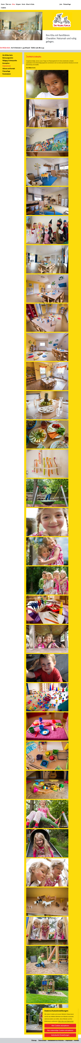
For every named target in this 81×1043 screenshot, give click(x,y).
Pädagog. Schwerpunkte (9, 60)
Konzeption (5, 63)
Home (3, 4)
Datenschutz (42, 1040)
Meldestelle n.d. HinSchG (56, 1040)
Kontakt (76, 1040)
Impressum (69, 1040)
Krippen (18, 4)
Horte (23, 4)
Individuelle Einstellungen (60, 1035)
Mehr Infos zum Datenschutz (65, 1021)
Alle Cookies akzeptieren (60, 1025)
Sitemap (33, 1040)
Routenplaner (6, 74)
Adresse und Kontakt (8, 68)
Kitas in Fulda (30, 4)
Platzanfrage (67, 4)
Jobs (61, 4)
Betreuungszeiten (7, 58)
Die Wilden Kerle (7, 55)
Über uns (8, 4)
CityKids (3, 8)
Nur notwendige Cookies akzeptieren (60, 1030)
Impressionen (6, 66)
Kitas (13, 4)
